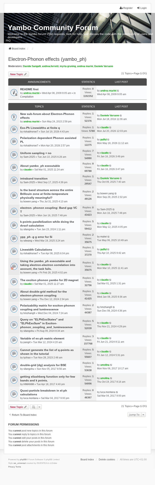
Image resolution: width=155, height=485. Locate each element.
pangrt (26, 342)
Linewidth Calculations (36, 249)
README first (29, 89)
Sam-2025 (29, 156)
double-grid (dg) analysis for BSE (43, 365)
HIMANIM (28, 384)
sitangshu (28, 229)
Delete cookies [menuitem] (107, 459)
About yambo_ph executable (40, 165)
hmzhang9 (29, 313)
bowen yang (30, 201)
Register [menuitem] (128, 8)
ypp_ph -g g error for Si (36, 236)
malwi (103, 236)
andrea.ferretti (50, 66)
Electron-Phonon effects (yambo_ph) (47, 59)
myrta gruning (68, 66)
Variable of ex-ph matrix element (42, 338)
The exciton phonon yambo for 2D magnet (49, 280)
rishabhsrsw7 (30, 131)
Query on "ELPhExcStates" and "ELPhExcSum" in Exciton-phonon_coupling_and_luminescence (46, 323)
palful (103, 139)
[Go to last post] (118, 90)
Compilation (27, 96)
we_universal (20, 463)
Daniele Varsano (103, 66)
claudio (104, 127)
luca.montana (30, 398)
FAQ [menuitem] (8, 40)
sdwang (27, 240)
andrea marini (85, 66)
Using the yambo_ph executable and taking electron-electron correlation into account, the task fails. (47, 264)
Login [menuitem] (143, 8)
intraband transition (34, 178)
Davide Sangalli (32, 66)
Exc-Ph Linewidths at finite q (40, 127)
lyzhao (27, 357)
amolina (104, 364)
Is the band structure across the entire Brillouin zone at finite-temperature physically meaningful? (46, 193)
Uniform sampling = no (35, 153)
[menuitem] (11, 467)
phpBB (23, 459)
